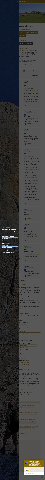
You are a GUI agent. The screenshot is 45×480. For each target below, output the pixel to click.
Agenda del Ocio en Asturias (9, 231)
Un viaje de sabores (7, 243)
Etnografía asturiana (7, 241)
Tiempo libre (5, 245)
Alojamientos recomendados (9, 229)
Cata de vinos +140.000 (8, 238)
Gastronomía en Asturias (8, 236)
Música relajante (6, 250)
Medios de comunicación (8, 252)
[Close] (18, 1)
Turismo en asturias (7, 234)
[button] (42, 460)
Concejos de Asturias (7, 247)
